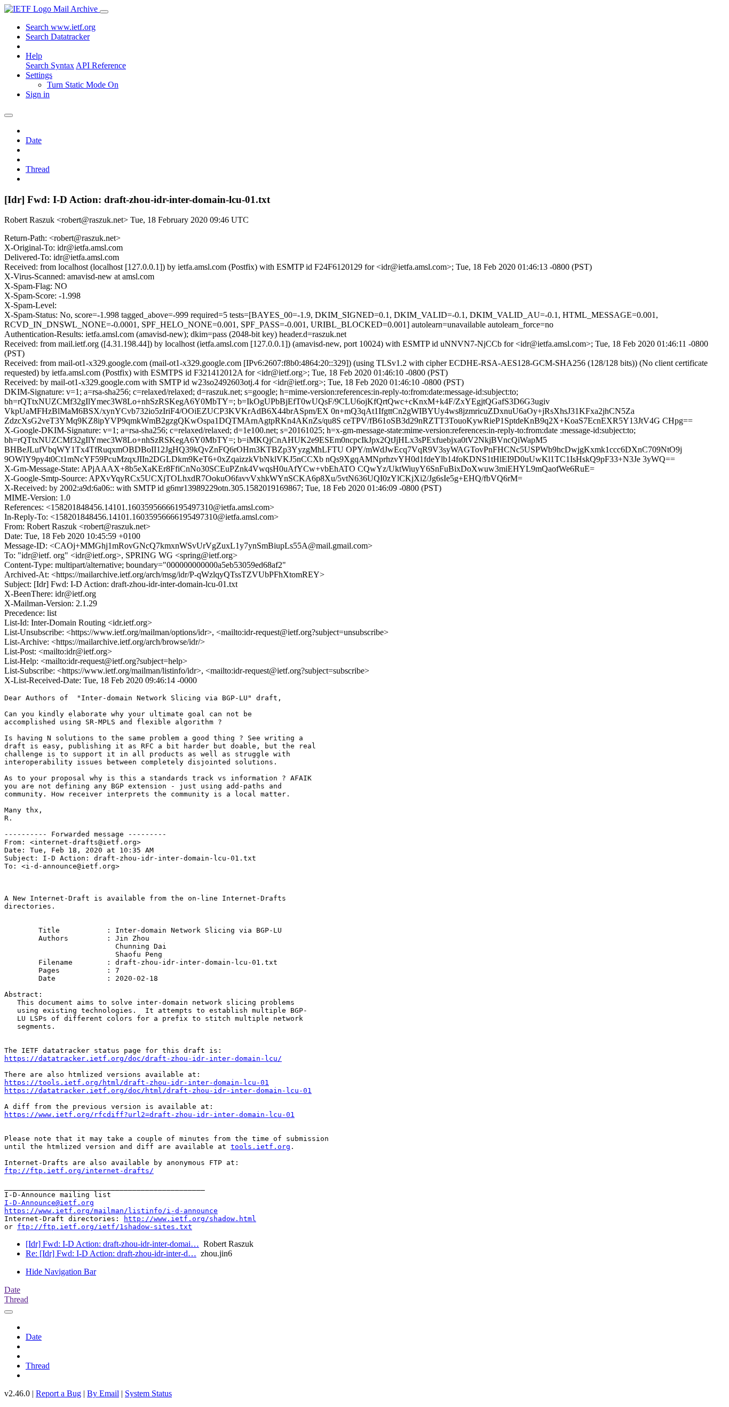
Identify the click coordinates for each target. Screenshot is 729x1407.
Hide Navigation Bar (61, 1271)
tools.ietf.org (260, 1147)
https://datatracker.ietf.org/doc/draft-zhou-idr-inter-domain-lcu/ (143, 1058)
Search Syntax (50, 65)
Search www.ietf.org (61, 27)
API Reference (101, 65)
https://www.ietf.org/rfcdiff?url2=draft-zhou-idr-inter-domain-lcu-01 (149, 1115)
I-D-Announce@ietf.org (49, 1203)
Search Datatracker (58, 36)
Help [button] (34, 55)
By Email (103, 1393)
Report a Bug (58, 1393)
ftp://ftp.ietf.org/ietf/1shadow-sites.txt (104, 1227)
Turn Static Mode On (82, 84)
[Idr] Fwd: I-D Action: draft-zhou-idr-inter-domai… (112, 1243)
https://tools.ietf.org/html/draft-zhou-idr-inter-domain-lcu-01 (136, 1082)
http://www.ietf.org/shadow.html (190, 1219)
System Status (148, 1393)
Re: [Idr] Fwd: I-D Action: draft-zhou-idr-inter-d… (111, 1253)
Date (34, 140)
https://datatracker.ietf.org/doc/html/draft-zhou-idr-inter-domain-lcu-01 (158, 1090)
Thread (38, 169)
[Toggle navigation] (104, 11)
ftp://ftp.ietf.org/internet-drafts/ (79, 1171)
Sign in (38, 94)
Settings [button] (39, 75)
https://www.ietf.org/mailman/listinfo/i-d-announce (111, 1211)
